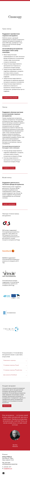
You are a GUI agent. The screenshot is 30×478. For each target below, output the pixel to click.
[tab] (15, 360)
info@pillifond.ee (8, 468)
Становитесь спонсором (8, 168)
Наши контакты (6, 405)
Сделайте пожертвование (9, 204)
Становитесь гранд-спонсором (10, 97)
